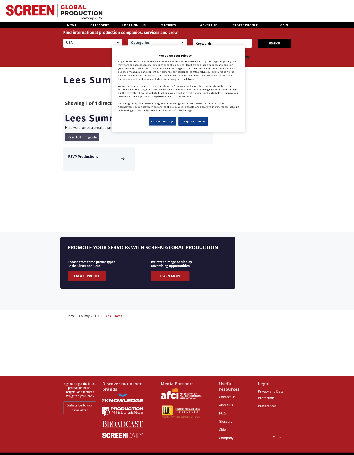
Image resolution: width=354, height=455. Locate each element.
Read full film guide (82, 137)
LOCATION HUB (134, 25)
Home (71, 316)
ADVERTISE (208, 25)
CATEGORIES (100, 25)
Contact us (227, 397)
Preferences (267, 406)
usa (96, 316)
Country (84, 316)
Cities (223, 429)
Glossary (225, 421)
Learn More (170, 276)
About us (226, 405)
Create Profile (87, 276)
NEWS (71, 25)
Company (226, 438)
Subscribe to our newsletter (80, 407)
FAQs (223, 413)
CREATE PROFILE (245, 25)
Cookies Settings (162, 121)
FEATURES (168, 25)
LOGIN (283, 25)
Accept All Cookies (193, 121)
